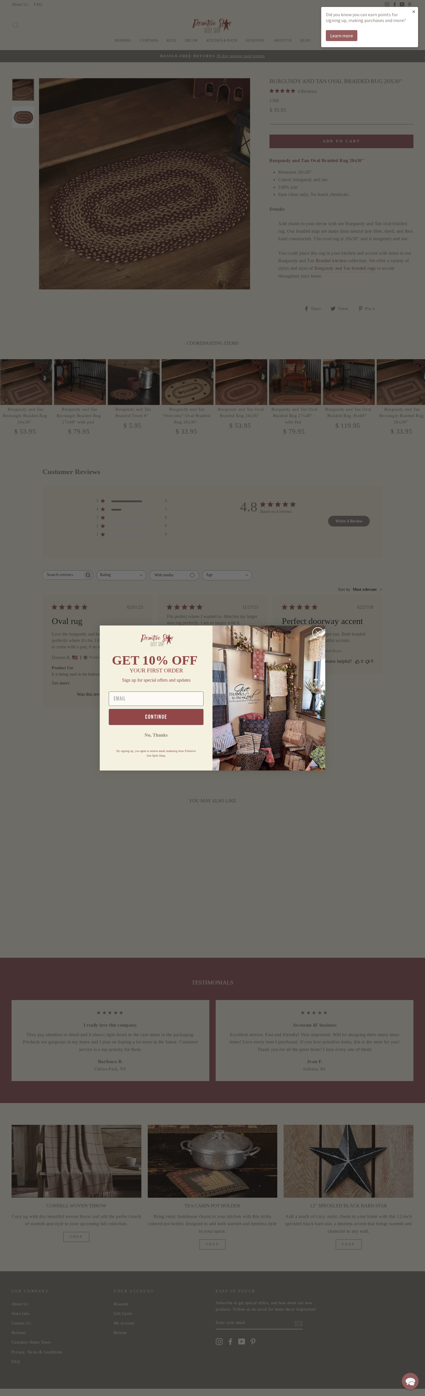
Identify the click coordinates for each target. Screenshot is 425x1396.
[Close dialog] (318, 633)
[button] (410, 1381)
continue (156, 716)
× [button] (413, 11)
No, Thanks (156, 735)
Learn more (341, 35)
